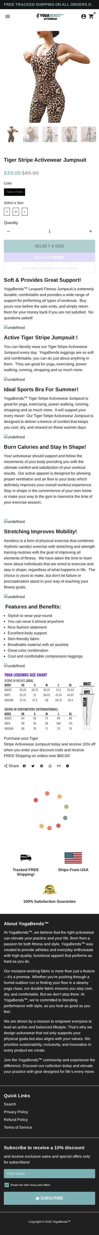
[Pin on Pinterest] (41, 766)
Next (90, 76)
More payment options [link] (52, 268)
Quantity (11, 223)
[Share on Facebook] (24, 766)
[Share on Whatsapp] (50, 766)
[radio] (14, 192)
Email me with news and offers (30, 1185)
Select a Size (14, 203)
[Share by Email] (59, 766)
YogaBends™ (61, 1221)
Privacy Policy (16, 1112)
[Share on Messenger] (67, 766)
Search (10, 1104)
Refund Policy (16, 1120)
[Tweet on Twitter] (33, 766)
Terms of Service (18, 1127)
